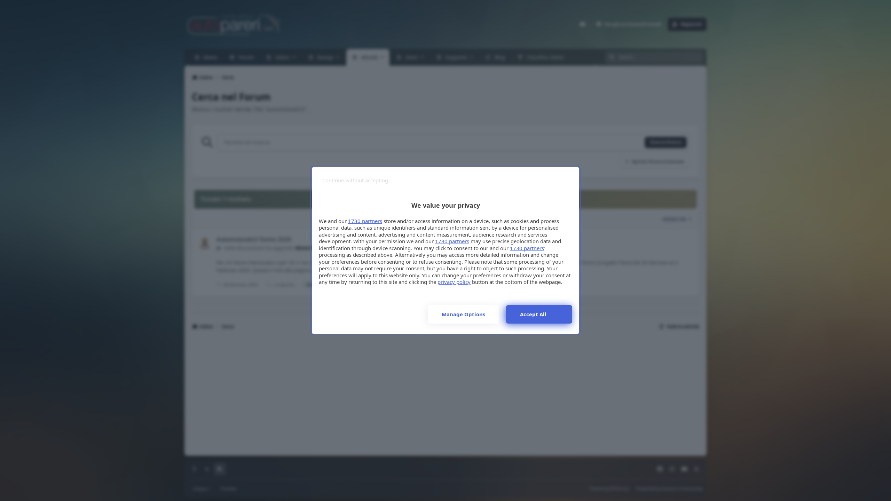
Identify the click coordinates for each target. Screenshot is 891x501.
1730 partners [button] (365, 220)
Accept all (533, 314)
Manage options (463, 314)
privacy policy (454, 281)
